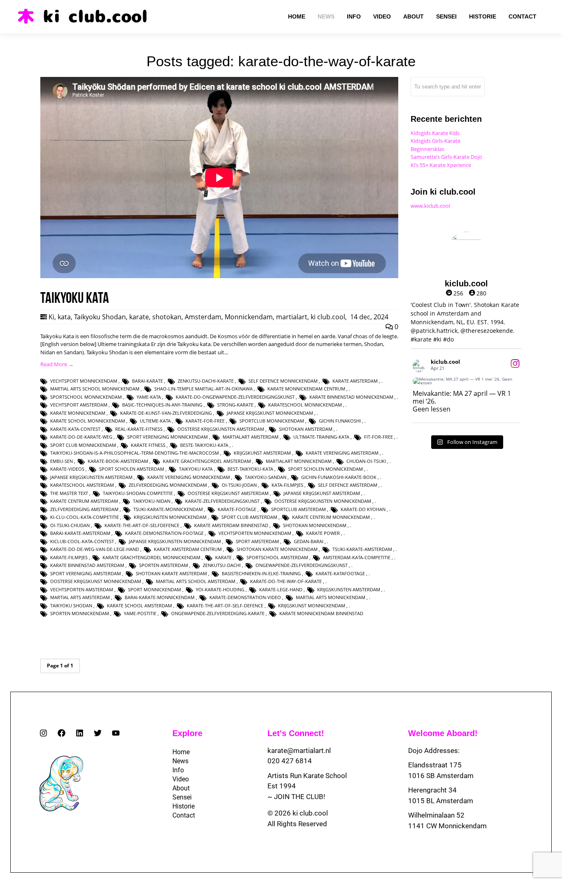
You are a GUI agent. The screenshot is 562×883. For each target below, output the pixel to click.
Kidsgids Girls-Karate (435, 140)
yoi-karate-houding (220, 589)
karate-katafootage (340, 573)
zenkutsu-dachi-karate (206, 381)
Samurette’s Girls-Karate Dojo (446, 156)
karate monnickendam (77, 413)
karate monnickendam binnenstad (321, 613)
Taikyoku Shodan (100, 316)
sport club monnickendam (83, 445)
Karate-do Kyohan (363, 509)
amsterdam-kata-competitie (356, 557)
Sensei (182, 797)
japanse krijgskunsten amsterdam (91, 477)
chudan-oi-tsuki (366, 461)
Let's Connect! (295, 733)
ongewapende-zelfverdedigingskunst (301, 565)
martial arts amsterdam (80, 597)
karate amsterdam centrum (188, 549)
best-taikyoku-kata (250, 469)
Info (178, 770)
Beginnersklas (427, 149)
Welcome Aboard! (443, 733)
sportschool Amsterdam (277, 557)
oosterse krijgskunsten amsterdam (220, 429)
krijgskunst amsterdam (262, 453)
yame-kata (149, 397)
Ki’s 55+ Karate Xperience (441, 165)
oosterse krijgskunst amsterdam (228, 493)
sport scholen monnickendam (325, 469)
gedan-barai (308, 541)
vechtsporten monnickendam (254, 533)
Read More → (57, 364)
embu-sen (61, 461)
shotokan (166, 316)
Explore (187, 733)
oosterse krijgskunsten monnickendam (322, 501)
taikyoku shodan (71, 605)
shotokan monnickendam (314, 525)
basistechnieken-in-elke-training (261, 573)
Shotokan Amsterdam (305, 429)
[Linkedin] (80, 733)
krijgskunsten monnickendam (170, 517)
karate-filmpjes (69, 557)
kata (64, 316)
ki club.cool (328, 316)
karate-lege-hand (280, 589)
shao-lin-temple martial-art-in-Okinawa (203, 389)
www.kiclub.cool (430, 205)
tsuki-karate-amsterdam (362, 549)
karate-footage (237, 509)
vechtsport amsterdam (78, 405)
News (180, 761)
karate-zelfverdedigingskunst (222, 501)
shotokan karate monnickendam (277, 549)
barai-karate (147, 381)
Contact (183, 815)
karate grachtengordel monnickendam (151, 557)
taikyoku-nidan (151, 501)
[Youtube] (116, 733)
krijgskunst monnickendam (311, 605)
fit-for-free (378, 437)
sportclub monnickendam (271, 421)
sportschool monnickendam (86, 397)
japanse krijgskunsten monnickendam (175, 541)
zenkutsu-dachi (222, 565)
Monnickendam (249, 316)
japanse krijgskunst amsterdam (321, 493)
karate (139, 316)
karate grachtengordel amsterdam (207, 461)
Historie (183, 806)
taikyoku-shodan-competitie (138, 493)
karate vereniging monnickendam (188, 477)
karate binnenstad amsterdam (87, 565)
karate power (323, 533)
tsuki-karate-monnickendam (168, 509)
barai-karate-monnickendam (160, 597)
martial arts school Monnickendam (94, 389)
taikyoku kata (196, 469)
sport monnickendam (154, 589)
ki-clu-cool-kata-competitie (84, 517)
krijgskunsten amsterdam (348, 589)
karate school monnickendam (87, 421)
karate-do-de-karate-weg (81, 437)
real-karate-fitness (139, 429)
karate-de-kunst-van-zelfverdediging (166, 413)
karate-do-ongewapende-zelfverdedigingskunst (235, 397)
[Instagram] (43, 733)
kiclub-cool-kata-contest (82, 541)
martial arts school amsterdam (195, 581)
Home (181, 752)
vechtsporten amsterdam (81, 589)
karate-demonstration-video (245, 597)
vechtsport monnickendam (83, 381)
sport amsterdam (257, 541)
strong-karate (235, 405)
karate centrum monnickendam (331, 517)
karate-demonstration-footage (164, 533)
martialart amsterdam (251, 437)
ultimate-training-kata (321, 437)
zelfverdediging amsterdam (84, 509)
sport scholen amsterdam (131, 469)
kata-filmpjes (287, 485)
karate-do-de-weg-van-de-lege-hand (94, 549)
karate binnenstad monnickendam (351, 397)
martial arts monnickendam (330, 597)
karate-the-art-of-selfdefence (142, 525)
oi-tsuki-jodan (239, 485)
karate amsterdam (355, 381)
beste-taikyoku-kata (204, 445)
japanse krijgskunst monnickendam (270, 413)
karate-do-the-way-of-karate (286, 581)
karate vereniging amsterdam (342, 453)
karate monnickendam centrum (306, 389)
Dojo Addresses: (434, 750)
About (181, 788)
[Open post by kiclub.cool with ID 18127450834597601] (466, 381)
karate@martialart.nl (299, 750)
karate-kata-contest (75, 429)
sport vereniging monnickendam (167, 437)
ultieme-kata (155, 421)
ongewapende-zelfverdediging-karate (218, 613)
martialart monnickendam (299, 461)
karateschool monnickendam (305, 405)
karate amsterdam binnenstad (231, 525)
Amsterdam (203, 316)
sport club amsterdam (249, 517)
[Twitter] (98, 733)
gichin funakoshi (340, 421)
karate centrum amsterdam (84, 501)
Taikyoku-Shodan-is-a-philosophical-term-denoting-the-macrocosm (134, 453)
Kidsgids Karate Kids (435, 133)
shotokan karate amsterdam (171, 573)
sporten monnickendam (79, 613)
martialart (291, 316)
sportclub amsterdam (298, 509)
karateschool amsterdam (82, 485)
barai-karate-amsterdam (80, 533)
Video (180, 779)
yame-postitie (140, 613)
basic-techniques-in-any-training (162, 405)
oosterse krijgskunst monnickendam (95, 581)
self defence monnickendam (283, 381)
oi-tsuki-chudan (70, 525)
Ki (51, 316)
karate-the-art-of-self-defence (225, 605)
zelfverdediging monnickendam (168, 485)
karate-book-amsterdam (118, 461)
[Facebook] (61, 733)
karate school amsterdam (139, 605)
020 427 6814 (289, 761)
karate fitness (148, 445)
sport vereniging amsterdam (85, 573)
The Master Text (69, 493)
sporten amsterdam (163, 565)
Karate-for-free (205, 421)
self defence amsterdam (347, 485)
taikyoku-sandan (265, 477)
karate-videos (67, 469)
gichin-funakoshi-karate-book (338, 477)
